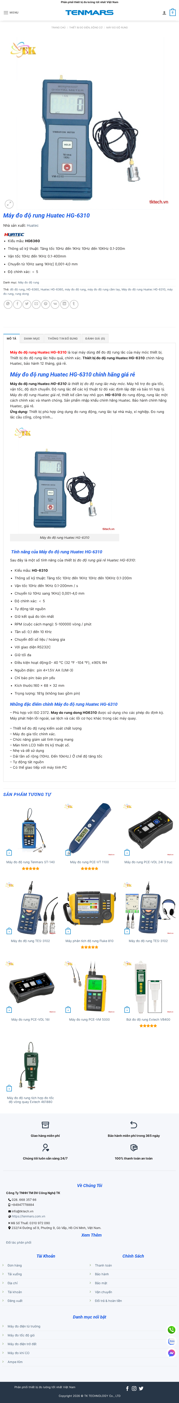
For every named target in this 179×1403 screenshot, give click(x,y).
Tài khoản (15, 1292)
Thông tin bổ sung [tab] (63, 338)
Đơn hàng (15, 1265)
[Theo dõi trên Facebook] (127, 1388)
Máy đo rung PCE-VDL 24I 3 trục (148, 862)
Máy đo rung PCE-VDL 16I (30, 1019)
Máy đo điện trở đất (22, 1344)
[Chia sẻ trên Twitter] (26, 304)
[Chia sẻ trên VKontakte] (55, 304)
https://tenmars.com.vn (28, 1216)
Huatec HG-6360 (52, 289)
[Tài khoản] (164, 12)
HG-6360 (32, 289)
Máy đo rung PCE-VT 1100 (89, 862)
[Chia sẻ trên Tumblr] (74, 304)
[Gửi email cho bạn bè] (36, 304)
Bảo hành (102, 1274)
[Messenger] (171, 1353)
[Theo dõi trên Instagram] (134, 1388)
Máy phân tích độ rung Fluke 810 (89, 941)
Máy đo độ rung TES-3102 (30, 941)
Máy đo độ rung (117, 27)
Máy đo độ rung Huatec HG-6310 (143, 289)
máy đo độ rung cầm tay (104, 289)
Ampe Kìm (15, 1362)
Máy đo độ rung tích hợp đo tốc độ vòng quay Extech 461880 (30, 1100)
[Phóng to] (9, 204)
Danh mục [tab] (32, 338)
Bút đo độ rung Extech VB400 (148, 1019)
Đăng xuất (15, 1301)
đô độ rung (17, 289)
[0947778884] (171, 1330)
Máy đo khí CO (18, 1353)
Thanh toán (103, 1265)
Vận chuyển (103, 1292)
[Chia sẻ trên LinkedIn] (64, 304)
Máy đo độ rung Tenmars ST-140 (30, 862)
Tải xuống (15, 1274)
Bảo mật (101, 1283)
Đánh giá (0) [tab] (95, 338)
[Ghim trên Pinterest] (45, 304)
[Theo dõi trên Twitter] (141, 1388)
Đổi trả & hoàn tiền (108, 1301)
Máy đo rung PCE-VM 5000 (89, 1019)
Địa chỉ (12, 1283)
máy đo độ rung (75, 289)
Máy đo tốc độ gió (21, 1335)
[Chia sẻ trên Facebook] (17, 304)
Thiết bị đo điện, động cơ (86, 27)
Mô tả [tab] (11, 338)
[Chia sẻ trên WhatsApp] (8, 304)
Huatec (33, 225)
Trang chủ (58, 27)
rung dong (22, 293)
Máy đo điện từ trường (24, 1326)
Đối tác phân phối (18, 1242)
